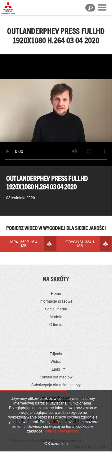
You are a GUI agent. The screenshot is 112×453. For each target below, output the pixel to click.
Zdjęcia (56, 353)
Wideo (56, 361)
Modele (56, 316)
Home (56, 293)
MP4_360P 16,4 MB (24, 243)
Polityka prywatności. (61, 430)
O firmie (55, 324)
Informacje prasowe (56, 301)
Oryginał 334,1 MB (80, 243)
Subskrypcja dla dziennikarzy (56, 384)
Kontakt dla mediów (56, 376)
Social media (56, 308)
